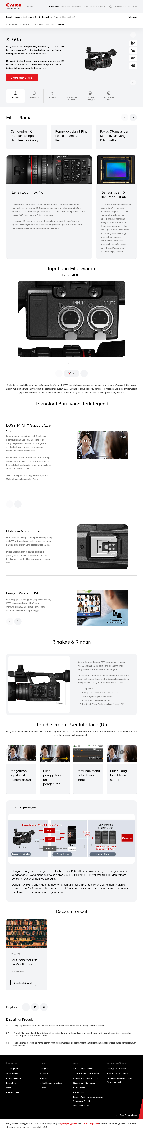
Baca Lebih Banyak (23, 982)
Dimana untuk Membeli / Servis (27, 17)
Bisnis (86, 6)
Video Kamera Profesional (51, 1083)
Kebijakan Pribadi (13, 1078)
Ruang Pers (47, 17)
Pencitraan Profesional (71, 6)
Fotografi (44, 1068)
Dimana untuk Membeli (83, 1068)
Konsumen (54, 6)
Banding (52, 97)
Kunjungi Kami (12, 1092)
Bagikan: (12, 1007)
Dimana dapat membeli (22, 77)
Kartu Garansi (79, 1087)
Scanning (44, 1078)
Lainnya (43, 1087)
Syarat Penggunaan (14, 1073)
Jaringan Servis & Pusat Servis (86, 1073)
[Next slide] (133, 35)
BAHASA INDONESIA (124, 7)
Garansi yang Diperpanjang (84, 1083)
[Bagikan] (26, 1007)
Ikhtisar (15, 97)
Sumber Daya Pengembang (118, 1073)
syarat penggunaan (69, 1123)
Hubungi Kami (68, 17)
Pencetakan (45, 1073)
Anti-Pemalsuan (80, 1092)
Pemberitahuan (17, 971)
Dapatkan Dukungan (90, 98)
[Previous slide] (133, 82)
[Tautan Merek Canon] (13, 6)
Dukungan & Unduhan (116, 1068)
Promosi (57, 17)
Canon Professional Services (85, 1078)
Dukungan (132, 17)
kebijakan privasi (90, 1123)
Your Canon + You (81, 1105)
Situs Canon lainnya (128, 1115)
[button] (69, 373)
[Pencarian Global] (110, 6)
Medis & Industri (97, 6)
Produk (9, 17)
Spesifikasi (34, 97)
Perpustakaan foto (109, 98)
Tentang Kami (12, 1068)
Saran (8, 1087)
